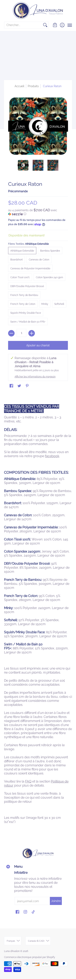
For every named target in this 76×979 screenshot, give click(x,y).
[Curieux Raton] (23, 165)
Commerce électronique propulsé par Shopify (29, 957)
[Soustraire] (11, 333)
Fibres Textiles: (28, 243)
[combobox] (23, 25)
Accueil (19, 86)
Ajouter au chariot (38, 345)
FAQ (28, 781)
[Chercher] (45, 25)
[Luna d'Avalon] (38, 10)
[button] (55, 25)
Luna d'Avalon (12, 951)
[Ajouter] (31, 333)
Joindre (56, 901)
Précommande (18, 191)
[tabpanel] (38, 611)
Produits (33, 86)
